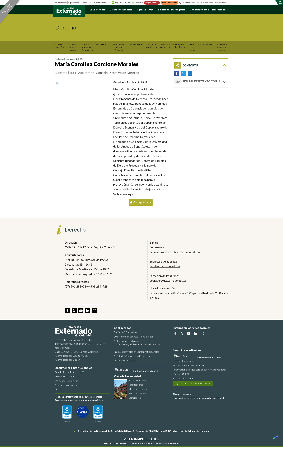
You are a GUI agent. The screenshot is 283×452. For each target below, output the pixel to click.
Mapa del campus (138, 389)
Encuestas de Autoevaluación (188, 365)
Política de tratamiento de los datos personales (78, 396)
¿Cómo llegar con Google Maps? (71, 355)
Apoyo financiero (169, 2)
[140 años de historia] (275, 436)
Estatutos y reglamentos (67, 385)
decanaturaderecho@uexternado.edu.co (175, 252)
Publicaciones (206, 2)
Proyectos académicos (67, 376)
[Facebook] (175, 333)
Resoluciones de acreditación (70, 372)
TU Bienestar (193, 2)
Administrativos (101, 2)
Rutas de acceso (137, 380)
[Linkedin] (195, 333)
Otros (58, 389)
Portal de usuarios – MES (209, 357)
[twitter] (74, 310)
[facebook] (67, 310)
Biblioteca (163, 9)
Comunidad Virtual (199, 9)
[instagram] (94, 310)
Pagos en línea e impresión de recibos (193, 383)
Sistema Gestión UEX (184, 378)
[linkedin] (87, 310)
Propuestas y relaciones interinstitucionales (136, 351)
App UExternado (122, 2)
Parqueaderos (136, 384)
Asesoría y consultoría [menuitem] (165, 45)
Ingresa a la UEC (145, 9)
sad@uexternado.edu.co (165, 266)
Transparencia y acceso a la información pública (79, 400)
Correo (137, 2)
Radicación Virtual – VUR (146, 371)
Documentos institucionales (73, 367)
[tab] (200, 81)
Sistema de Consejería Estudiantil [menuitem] (222, 47)
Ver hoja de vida (142, 202)
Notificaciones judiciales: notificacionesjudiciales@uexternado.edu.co (137, 342)
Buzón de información (125, 332)
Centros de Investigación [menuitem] (151, 45)
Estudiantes (59, 2)
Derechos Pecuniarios (66, 380)
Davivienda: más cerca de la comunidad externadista (199, 397)
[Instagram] (202, 333)
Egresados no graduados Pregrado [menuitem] (118, 47)
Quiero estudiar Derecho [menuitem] (72, 47)
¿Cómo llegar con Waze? (67, 359)
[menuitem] (59, 46)
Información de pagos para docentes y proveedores (200, 369)
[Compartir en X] (183, 73)
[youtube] (80, 310)
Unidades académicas (121, 9)
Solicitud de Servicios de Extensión (132, 356)
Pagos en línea (152, 2)
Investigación (178, 9)
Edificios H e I (136, 397)
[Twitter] (182, 333)
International (220, 2)
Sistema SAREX (181, 374)
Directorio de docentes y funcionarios (133, 336)
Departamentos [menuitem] (136, 44)
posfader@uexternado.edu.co (168, 280)
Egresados (73, 2)
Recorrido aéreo (137, 393)
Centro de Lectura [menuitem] (192, 47)
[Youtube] (188, 333)
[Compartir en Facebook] (176, 73)
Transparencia (219, 9)
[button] (200, 65)
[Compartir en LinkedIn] (190, 73)
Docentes (86, 2)
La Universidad (97, 9)
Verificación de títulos (125, 360)
